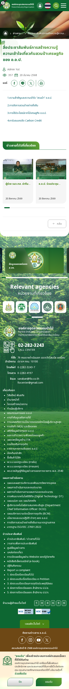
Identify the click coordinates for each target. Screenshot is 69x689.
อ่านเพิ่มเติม (20, 673)
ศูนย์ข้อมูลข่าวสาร (16, 548)
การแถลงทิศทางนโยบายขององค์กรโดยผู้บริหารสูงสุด (34, 422)
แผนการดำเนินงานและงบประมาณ (24, 487)
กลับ (59, 224)
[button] (7, 207)
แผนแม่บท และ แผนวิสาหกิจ (21, 501)
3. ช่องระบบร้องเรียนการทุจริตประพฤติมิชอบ (30, 584)
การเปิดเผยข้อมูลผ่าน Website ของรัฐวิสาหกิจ (31, 557)
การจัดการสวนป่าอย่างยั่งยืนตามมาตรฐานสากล (31, 522)
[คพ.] (34, 307)
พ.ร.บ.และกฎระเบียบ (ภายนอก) (23, 466)
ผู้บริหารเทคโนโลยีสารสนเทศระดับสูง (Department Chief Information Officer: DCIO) (34, 507)
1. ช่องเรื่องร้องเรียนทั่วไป (20, 575)
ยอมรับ (48, 682)
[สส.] (47, 307)
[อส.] (60, 307)
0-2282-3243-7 (26, 367)
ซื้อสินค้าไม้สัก (14, 458)
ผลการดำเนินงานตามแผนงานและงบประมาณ (30, 492)
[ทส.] (8, 307)
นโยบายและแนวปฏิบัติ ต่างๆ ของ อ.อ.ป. (27, 518)
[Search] (56, 5)
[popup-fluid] (40, 5)
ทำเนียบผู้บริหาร (15, 409)
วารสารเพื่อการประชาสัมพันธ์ (22, 543)
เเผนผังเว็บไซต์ (32, 624)
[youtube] (38, 640)
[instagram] (30, 640)
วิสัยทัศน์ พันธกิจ (15, 395)
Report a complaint (18, 570)
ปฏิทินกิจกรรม (14, 566)
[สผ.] (21, 307)
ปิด (20, 682)
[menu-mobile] (63, 6)
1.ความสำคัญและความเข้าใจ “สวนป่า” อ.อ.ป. (29, 98)
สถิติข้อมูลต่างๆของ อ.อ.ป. (20, 431)
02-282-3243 (31, 345)
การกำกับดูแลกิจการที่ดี (19, 418)
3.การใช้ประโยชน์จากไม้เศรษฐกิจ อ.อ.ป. (26, 113)
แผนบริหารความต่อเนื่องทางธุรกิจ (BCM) (28, 514)
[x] (31, 83)
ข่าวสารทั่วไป (18, 33)
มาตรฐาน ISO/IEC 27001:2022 (24, 527)
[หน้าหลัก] (5, 33)
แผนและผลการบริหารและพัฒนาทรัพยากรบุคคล (31, 483)
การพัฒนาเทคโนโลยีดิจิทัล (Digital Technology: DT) (35, 496)
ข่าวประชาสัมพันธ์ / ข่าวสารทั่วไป (23, 539)
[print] (41, 83)
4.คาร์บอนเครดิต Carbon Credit (24, 121)
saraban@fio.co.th (28, 379)
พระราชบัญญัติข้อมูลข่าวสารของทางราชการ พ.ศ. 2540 (35, 471)
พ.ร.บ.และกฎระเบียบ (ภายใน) (22, 462)
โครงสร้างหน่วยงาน (17, 404)
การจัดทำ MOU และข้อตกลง (22, 426)
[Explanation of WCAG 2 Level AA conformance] (25, 611)
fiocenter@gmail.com (30, 383)
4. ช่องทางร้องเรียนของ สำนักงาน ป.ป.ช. (28, 588)
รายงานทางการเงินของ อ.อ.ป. (22, 449)
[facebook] (14, 83)
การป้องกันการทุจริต (17, 444)
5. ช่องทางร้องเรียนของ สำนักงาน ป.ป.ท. (28, 592)
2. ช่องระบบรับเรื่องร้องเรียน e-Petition (28, 579)
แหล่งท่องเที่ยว (15, 552)
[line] (22, 83)
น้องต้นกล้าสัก (14, 453)
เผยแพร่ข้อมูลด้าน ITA (18, 440)
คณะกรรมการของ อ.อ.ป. (19, 413)
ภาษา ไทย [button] (48, 5)
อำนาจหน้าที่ (13, 400)
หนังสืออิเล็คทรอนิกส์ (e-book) (23, 561)
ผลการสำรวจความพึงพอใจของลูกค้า (25, 435)
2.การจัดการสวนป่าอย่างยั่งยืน (22, 105)
